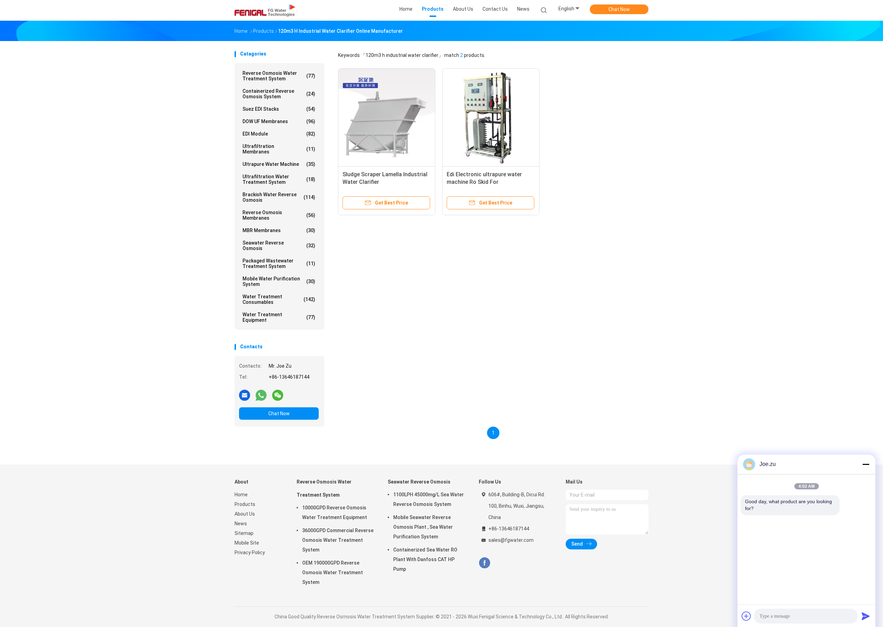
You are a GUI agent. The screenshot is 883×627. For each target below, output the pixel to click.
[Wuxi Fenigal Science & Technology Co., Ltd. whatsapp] (261, 394)
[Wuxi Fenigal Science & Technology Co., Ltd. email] (244, 394)
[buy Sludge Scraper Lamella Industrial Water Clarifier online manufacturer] (386, 117)
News (241, 523)
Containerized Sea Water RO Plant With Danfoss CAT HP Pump (425, 559)
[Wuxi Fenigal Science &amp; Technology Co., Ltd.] (265, 10)
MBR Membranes (278, 230)
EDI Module (278, 134)
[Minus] (866, 464)
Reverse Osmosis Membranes (278, 215)
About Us (245, 514)
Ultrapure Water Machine (278, 164)
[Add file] (746, 616)
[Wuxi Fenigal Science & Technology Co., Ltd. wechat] (277, 394)
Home (241, 494)
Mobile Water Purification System (278, 281)
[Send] (865, 616)
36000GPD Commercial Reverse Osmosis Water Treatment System (338, 540)
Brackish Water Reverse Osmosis (278, 197)
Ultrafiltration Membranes (278, 149)
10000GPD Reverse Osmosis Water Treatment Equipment (334, 512)
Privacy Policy (250, 552)
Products (245, 504)
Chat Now (619, 9)
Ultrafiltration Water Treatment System (278, 179)
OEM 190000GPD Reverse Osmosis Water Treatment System (332, 572)
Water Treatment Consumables (278, 299)
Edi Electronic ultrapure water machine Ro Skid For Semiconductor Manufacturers (486, 182)
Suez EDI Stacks (278, 109)
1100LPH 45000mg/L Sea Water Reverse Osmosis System (428, 499)
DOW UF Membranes (278, 121)
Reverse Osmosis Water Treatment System (278, 75)
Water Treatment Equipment (278, 317)
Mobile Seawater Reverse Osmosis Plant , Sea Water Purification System (423, 527)
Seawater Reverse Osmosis (278, 245)
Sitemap (244, 533)
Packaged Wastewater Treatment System (278, 263)
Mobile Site (247, 543)
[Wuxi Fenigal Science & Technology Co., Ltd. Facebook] (484, 563)
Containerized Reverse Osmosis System (278, 93)
